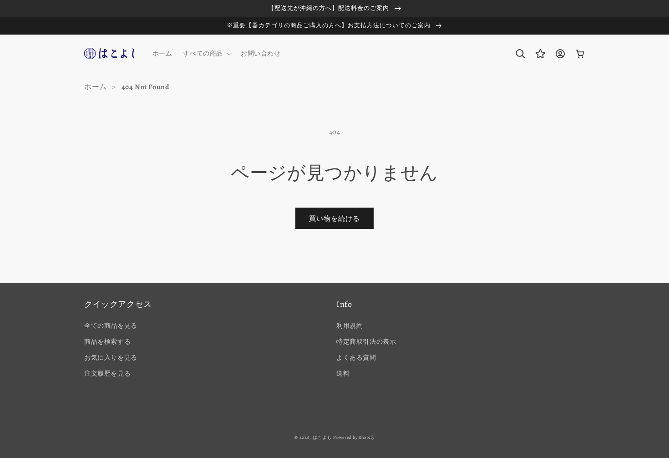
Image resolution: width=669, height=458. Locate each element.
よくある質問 (356, 357)
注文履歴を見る (107, 373)
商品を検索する (107, 341)
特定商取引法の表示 (366, 341)
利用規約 (349, 325)
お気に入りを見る (110, 357)
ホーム (95, 87)
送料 (343, 373)
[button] (206, 53)
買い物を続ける (334, 218)
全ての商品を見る (110, 325)
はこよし (322, 437)
